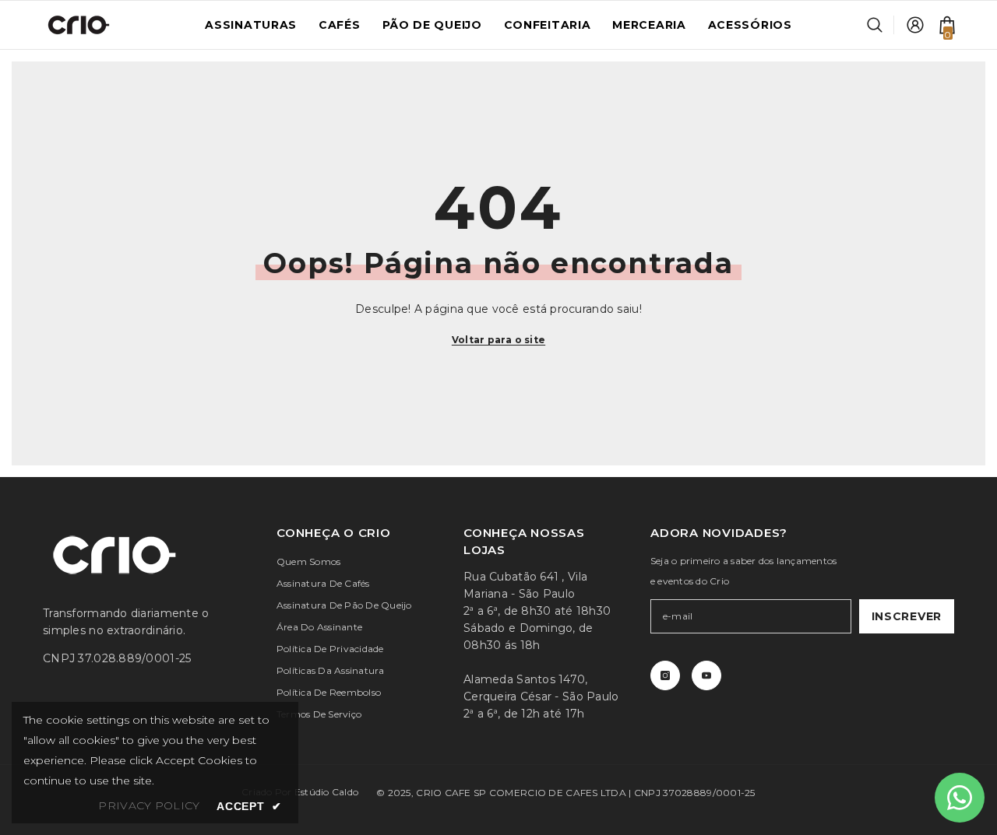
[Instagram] (665, 675)
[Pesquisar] (880, 25)
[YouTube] (706, 675)
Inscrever (907, 616)
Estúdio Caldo (326, 792)
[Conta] (915, 25)
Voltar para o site (498, 340)
